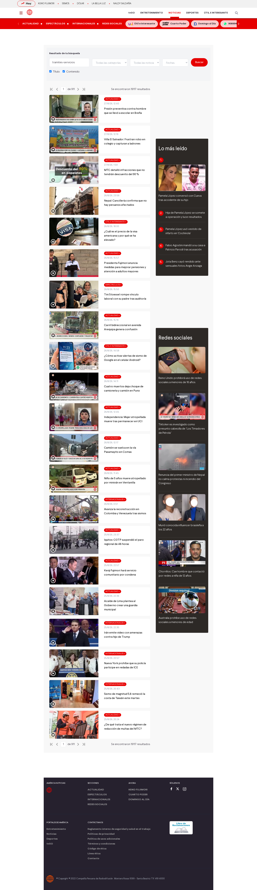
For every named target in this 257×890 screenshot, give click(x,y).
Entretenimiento (56, 829)
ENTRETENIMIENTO (151, 13)
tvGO (131, 13)
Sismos (65, 4)
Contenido (73, 71)
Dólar (80, 4)
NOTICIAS (175, 13)
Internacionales (99, 799)
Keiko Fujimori (46, 4)
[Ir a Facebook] (172, 789)
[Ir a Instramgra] (185, 789)
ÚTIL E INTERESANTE (216, 13)
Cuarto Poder (138, 795)
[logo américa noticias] (29, 12)
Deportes (52, 839)
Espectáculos (97, 795)
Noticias (51, 834)
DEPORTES (192, 13)
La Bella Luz (99, 4)
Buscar (199, 62)
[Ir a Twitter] (178, 789)
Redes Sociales (97, 804)
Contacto (93, 858)
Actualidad (96, 790)
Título (56, 71)
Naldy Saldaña (122, 4)
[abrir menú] (22, 12)
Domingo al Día (138, 799)
